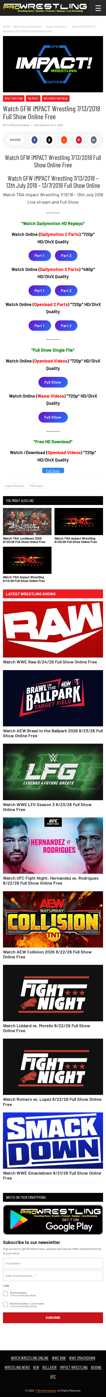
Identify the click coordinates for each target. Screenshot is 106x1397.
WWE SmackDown (82, 1357)
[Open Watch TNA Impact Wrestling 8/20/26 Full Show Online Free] (78, 521)
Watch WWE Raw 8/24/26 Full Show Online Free (50, 661)
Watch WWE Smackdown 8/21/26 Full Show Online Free (52, 1175)
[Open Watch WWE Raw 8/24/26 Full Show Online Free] (53, 629)
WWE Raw (59, 1357)
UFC (53, 1376)
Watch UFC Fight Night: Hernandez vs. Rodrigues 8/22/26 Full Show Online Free (51, 880)
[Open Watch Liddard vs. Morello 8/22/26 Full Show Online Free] (53, 993)
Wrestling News (17, 1367)
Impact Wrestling (14, 98)
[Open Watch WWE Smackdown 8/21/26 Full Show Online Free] (53, 1140)
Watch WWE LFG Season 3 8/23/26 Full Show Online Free (47, 807)
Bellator (49, 1367)
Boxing (96, 1367)
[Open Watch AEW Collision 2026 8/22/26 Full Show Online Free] (53, 919)
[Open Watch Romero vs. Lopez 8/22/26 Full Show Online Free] (53, 1067)
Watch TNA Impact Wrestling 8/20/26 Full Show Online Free (75, 540)
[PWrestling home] (45, 8)
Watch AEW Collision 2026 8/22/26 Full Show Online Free (47, 954)
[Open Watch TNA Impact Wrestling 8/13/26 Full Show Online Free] (27, 560)
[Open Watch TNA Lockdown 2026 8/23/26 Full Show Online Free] (27, 521)
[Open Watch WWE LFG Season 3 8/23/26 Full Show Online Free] (53, 772)
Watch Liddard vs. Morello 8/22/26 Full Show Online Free (46, 1028)
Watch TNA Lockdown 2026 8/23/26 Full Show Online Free (24, 540)
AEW (36, 1367)
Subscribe (53, 1317)
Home (6, 26)
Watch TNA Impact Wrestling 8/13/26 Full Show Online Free (24, 578)
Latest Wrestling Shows (31, 594)
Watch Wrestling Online (27, 26)
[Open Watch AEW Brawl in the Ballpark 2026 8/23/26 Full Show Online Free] (53, 698)
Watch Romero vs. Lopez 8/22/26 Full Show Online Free (52, 1101)
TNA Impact (33, 98)
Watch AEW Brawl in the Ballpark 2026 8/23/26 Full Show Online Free (53, 733)
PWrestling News (46, 1390)
